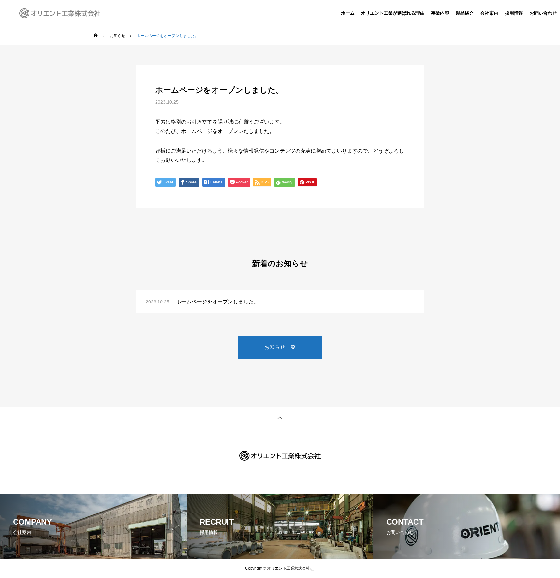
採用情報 (514, 13)
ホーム (348, 13)
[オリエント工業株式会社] (60, 13)
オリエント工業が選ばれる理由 (393, 13)
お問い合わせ (543, 13)
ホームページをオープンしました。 (217, 301)
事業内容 (440, 13)
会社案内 (489, 13)
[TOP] (280, 417)
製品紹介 (465, 13)
